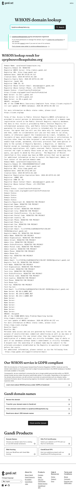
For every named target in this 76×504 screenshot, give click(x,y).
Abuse (66, 477)
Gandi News (28, 482)
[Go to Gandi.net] (7, 3)
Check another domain (38, 423)
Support (53, 479)
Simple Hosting (42, 483)
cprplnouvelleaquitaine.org (21, 36)
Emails (40, 477)
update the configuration (55, 39)
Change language (8, 478)
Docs (52, 481)
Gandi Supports (30, 477)
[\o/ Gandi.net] (12, 473)
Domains (40, 475)
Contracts (67, 479)
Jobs (26, 484)
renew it (22, 43)
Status (53, 477)
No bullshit (28, 479)
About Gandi (29, 475)
